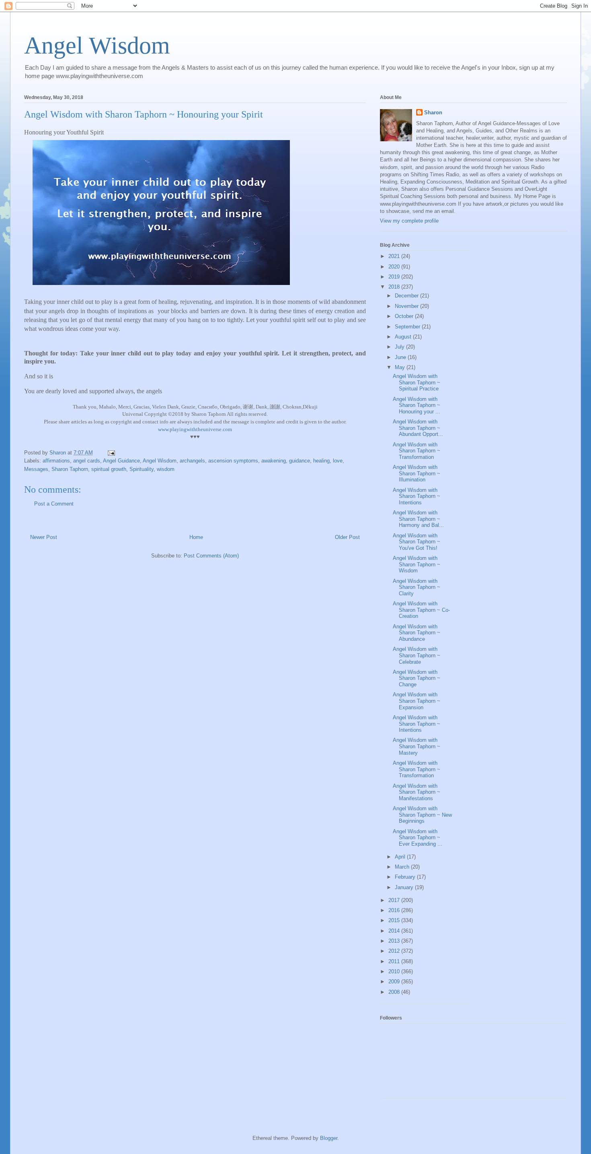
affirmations (56, 461)
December (407, 296)
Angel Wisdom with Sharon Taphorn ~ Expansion (416, 701)
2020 (394, 267)
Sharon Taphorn (69, 469)
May (400, 367)
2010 (394, 971)
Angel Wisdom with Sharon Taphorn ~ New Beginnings (422, 814)
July (400, 347)
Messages (36, 469)
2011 (394, 961)
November (407, 306)
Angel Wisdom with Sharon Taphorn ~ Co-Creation (421, 610)
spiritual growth (108, 469)
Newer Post (43, 537)
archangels (192, 461)
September (408, 327)
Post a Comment (54, 504)
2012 (394, 951)
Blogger (328, 1138)
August (404, 337)
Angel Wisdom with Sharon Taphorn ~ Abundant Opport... (418, 428)
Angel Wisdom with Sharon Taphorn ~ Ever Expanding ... (417, 837)
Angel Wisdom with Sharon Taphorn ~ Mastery (416, 746)
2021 (394, 256)
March (403, 867)
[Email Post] (111, 453)
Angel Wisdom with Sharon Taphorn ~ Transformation (416, 451)
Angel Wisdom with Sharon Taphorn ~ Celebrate (416, 655)
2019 (394, 277)
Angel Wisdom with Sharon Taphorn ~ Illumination (416, 473)
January (405, 887)
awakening (273, 461)
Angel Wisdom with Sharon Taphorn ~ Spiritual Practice (416, 382)
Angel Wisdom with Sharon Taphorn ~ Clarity (416, 587)
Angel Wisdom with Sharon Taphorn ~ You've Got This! (416, 542)
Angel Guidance (121, 461)
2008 (394, 992)
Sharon (433, 112)
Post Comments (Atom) (211, 556)
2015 (394, 920)
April (401, 857)
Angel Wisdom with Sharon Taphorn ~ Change (416, 678)
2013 (394, 941)
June (401, 357)
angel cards (86, 461)
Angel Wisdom (97, 45)
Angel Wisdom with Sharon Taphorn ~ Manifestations (416, 792)
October (405, 316)
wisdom (165, 469)
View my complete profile (409, 221)
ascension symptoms (233, 461)
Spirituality (141, 469)
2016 (394, 910)
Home (196, 537)
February (406, 877)
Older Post (347, 537)
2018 (394, 287)
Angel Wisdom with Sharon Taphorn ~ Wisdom (416, 564)
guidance (299, 461)
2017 (394, 900)
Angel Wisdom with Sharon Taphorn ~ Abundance (416, 632)
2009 (394, 982)
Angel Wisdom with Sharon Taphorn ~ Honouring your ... (416, 405)
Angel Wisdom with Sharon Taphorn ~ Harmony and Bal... (418, 519)
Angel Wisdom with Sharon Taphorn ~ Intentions (416, 496)
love (338, 461)
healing (321, 461)
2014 (394, 931)
